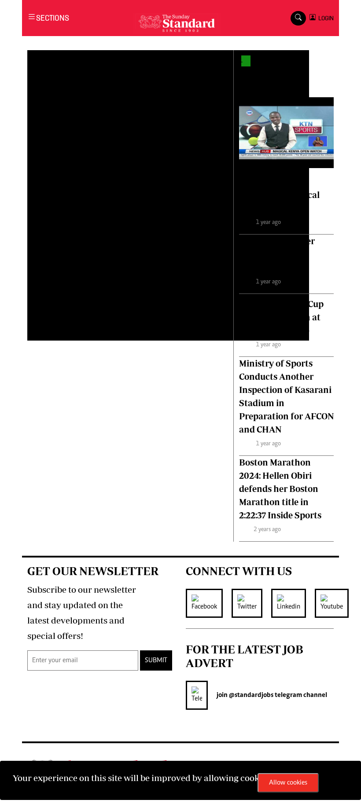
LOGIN (325, 18)
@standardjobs (250, 695)
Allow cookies (288, 782)
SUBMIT (156, 660)
